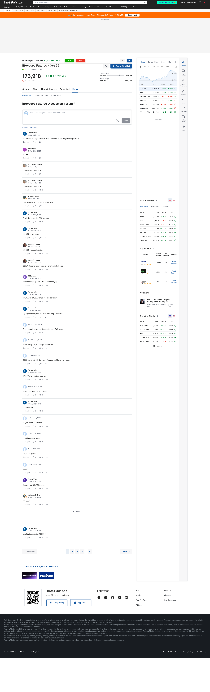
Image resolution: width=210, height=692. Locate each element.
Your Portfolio (141, 600)
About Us (167, 590)
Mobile (138, 595)
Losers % (165, 207)
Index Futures (41, 10)
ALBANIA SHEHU (34, 196)
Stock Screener (111, 7)
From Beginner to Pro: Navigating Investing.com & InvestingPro (158, 300)
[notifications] (200, 2)
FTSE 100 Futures (146, 112)
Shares (170, 62)
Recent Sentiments (41, 95)
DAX (141, 92)
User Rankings (56, 95)
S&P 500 (143, 100)
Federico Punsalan (35, 164)
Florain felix (32, 133)
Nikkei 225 (143, 104)
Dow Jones (144, 108)
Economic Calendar (96, 7)
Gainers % (155, 207)
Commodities (153, 62)
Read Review (174, 262)
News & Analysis (49, 89)
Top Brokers (145, 248)
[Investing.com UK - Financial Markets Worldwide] (13, 2)
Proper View (32, 479)
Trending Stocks (147, 316)
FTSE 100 (73, 10)
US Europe (32, 276)
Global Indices (63, 10)
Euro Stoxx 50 (145, 96)
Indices (8, 10)
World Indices (30, 10)
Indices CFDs (52, 10)
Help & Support (170, 600)
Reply (28, 142)
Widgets (139, 605)
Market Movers (147, 200)
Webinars (144, 293)
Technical (65, 89)
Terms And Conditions (171, 652)
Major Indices (19, 10)
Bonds (163, 62)
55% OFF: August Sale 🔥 (167, 2)
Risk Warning (201, 652)
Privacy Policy (188, 652)
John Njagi (32, 148)
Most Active (144, 207)
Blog (137, 590)
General (26, 89)
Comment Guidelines (29, 127)
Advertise (167, 595)
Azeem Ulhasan (34, 244)
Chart (35, 89)
